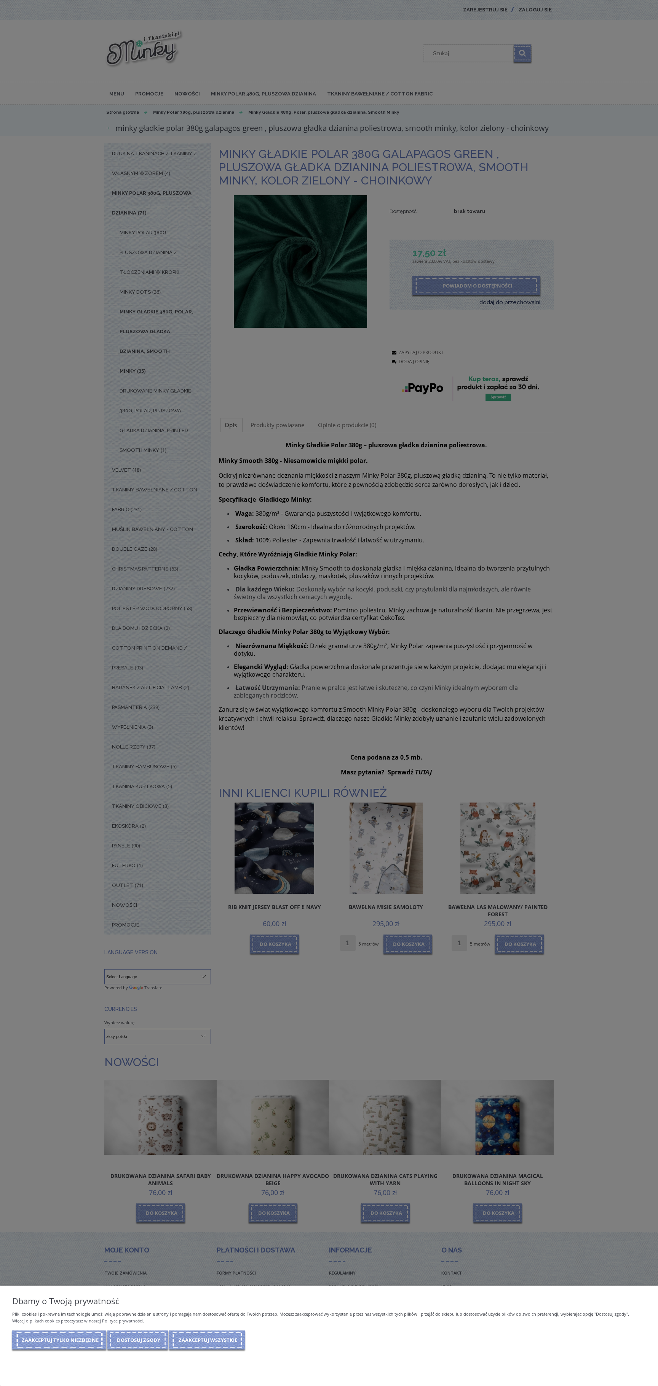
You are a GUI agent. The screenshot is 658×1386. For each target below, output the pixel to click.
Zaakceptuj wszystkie (208, 1340)
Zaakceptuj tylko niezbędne (60, 1340)
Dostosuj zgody (138, 1340)
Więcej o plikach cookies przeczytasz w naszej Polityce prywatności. (78, 1321)
